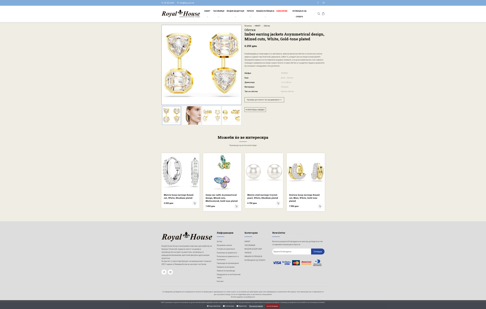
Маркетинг (243, 306)
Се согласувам (272, 306)
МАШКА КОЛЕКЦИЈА (265, 11)
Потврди (318, 251)
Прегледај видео (256, 110)
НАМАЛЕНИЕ (281, 11)
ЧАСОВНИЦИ (218, 11)
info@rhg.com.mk (187, 3)
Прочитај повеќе (256, 306)
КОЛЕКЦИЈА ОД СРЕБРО (299, 14)
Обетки (267, 26)
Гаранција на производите (228, 263)
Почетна (248, 26)
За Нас (219, 241)
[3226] (236, 206)
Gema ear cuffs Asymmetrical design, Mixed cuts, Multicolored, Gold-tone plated (222, 198)
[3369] (278, 203)
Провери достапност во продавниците (263, 100)
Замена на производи (226, 271)
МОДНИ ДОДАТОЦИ (235, 11)
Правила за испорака (226, 267)
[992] (194, 203)
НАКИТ (207, 11)
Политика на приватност (227, 253)
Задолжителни (214, 306)
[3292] (319, 206)
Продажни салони (224, 245)
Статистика (229, 306)
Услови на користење (226, 249)
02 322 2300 (169, 3)
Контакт (220, 281)
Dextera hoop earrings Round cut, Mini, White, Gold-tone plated (304, 198)
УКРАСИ (250, 11)
